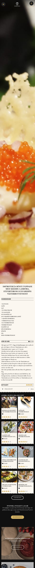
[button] (3, 4)
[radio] (26, 385)
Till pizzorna (17, 547)
